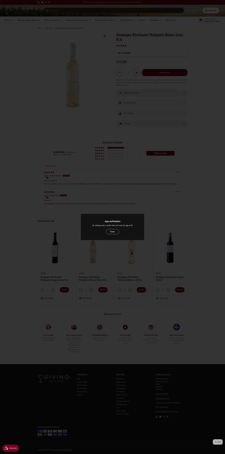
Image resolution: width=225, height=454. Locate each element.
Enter (112, 231)
